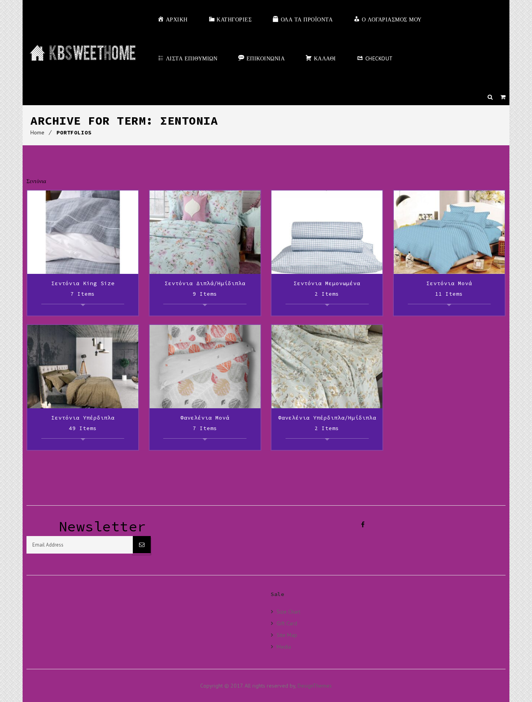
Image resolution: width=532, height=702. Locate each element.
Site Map (287, 634)
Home (37, 132)
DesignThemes (315, 685)
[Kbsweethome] (82, 52)
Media (284, 646)
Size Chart (288, 612)
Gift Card (287, 623)
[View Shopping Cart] (503, 97)
